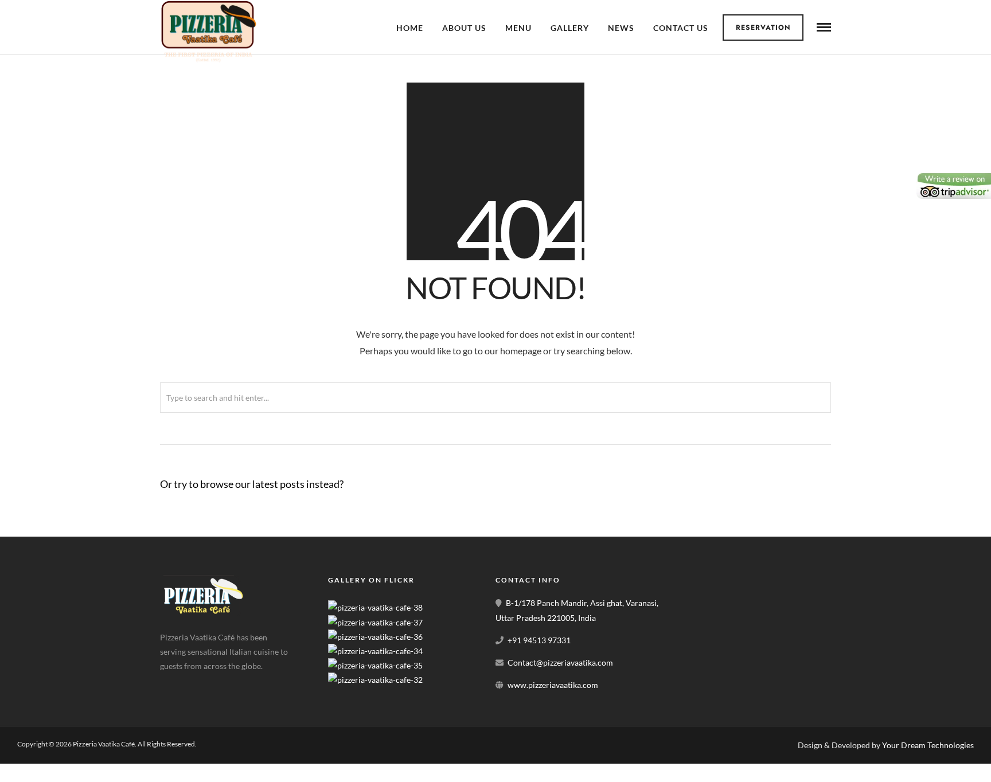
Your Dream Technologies (928, 745)
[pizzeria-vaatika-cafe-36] (375, 637)
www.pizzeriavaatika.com (553, 685)
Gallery (570, 28)
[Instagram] (226, 684)
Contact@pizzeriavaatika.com (560, 662)
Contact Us (680, 28)
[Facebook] (173, 684)
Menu (518, 28)
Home (409, 28)
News (621, 28)
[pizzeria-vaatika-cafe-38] (375, 607)
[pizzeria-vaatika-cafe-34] (375, 651)
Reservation (763, 27)
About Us (464, 28)
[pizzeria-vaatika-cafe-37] (375, 622)
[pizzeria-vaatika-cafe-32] (375, 680)
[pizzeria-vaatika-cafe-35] (375, 665)
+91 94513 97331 (539, 640)
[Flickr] (199, 684)
